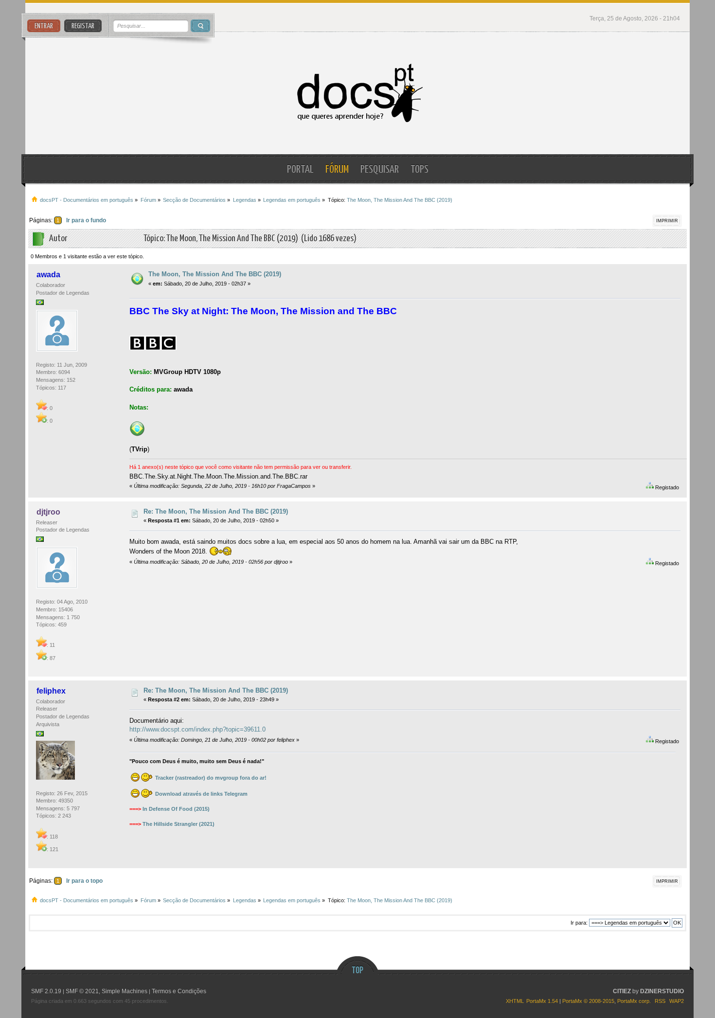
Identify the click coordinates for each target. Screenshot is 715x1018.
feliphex (51, 691)
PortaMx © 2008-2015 (588, 1001)
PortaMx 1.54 (542, 1001)
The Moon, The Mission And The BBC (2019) (214, 274)
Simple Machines (124, 991)
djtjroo (48, 512)
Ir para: (579, 923)
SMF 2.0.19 (46, 991)
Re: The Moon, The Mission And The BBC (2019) (215, 511)
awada (48, 274)
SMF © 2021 (82, 991)
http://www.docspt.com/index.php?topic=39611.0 (197, 729)
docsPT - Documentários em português (357, 93)
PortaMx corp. (634, 1001)
